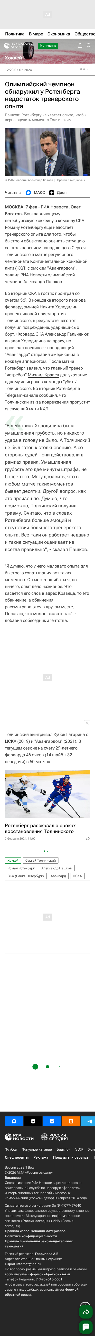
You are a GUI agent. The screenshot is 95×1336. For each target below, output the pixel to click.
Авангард (58, 876)
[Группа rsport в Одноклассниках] (71, 1121)
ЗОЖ (79, 1149)
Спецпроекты (16, 1157)
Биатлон (63, 1149)
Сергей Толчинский (40, 860)
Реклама (40, 1157)
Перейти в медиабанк (70, 180)
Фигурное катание (37, 1149)
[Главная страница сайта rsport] (29, 45)
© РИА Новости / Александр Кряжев (29, 180)
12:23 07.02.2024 (18, 70)
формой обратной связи (50, 1274)
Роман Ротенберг (21, 868)
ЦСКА (10, 741)
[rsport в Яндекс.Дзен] (33, 1121)
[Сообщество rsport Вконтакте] (52, 1121)
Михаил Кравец (43, 374)
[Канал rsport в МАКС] (14, 1121)
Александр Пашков (56, 868)
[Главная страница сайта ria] (5, 45)
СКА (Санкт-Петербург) (26, 876)
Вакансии (13, 1177)
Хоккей (13, 860)
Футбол (11, 1149)
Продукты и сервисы (71, 1157)
